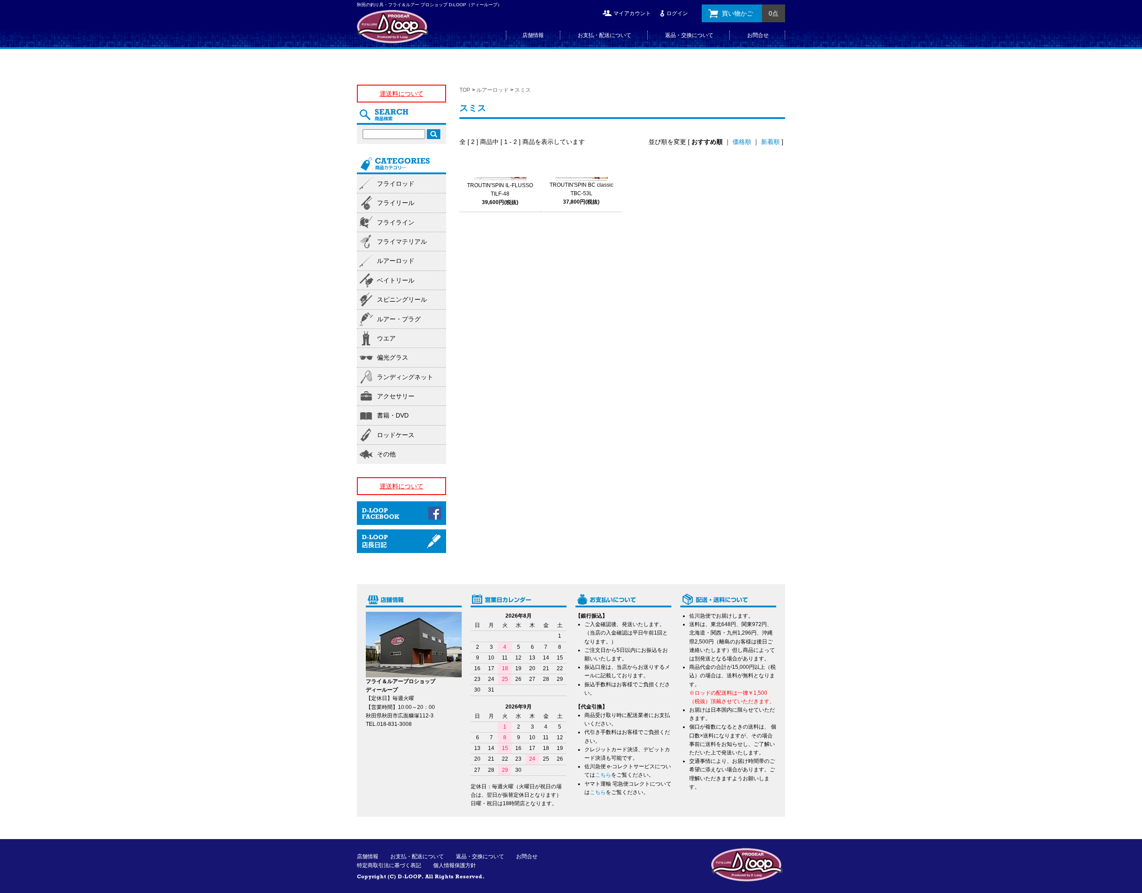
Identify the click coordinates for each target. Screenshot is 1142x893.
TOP (464, 90)
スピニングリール (402, 299)
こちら (603, 775)
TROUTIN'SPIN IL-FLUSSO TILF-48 (500, 193)
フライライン (395, 222)
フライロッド (395, 183)
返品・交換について (689, 35)
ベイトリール (395, 280)
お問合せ (758, 35)
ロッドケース (395, 434)
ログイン (677, 13)
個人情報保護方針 (454, 865)
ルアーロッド (492, 90)
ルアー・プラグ (399, 319)
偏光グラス (392, 357)
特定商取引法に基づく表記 (389, 865)
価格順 (741, 141)
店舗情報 (533, 35)
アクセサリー (395, 396)
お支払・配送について (604, 35)
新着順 (770, 141)
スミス (523, 90)
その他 (386, 454)
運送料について (401, 93)
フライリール (395, 202)
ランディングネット (405, 377)
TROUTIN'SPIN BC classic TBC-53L (581, 193)
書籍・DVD (393, 415)
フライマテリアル (402, 241)
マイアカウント (632, 13)
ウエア (386, 338)
